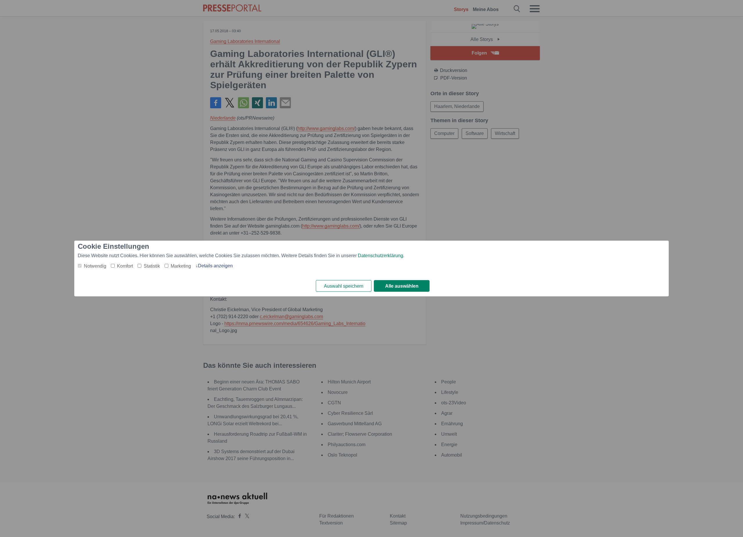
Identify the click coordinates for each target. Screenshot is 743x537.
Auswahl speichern (343, 286)
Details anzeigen (215, 265)
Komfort (125, 266)
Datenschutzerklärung (380, 255)
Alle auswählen (402, 286)
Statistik (152, 266)
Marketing (181, 266)
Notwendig (95, 266)
